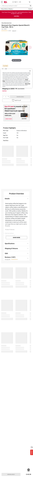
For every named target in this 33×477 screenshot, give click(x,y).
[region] (16, 78)
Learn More (16, 16)
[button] (20, 88)
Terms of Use (27, 83)
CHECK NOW (8, 118)
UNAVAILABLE (20, 96)
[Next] (30, 47)
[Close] (30, 71)
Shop (7, 22)
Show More (16, 237)
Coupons (30, 9)
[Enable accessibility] (31, 447)
